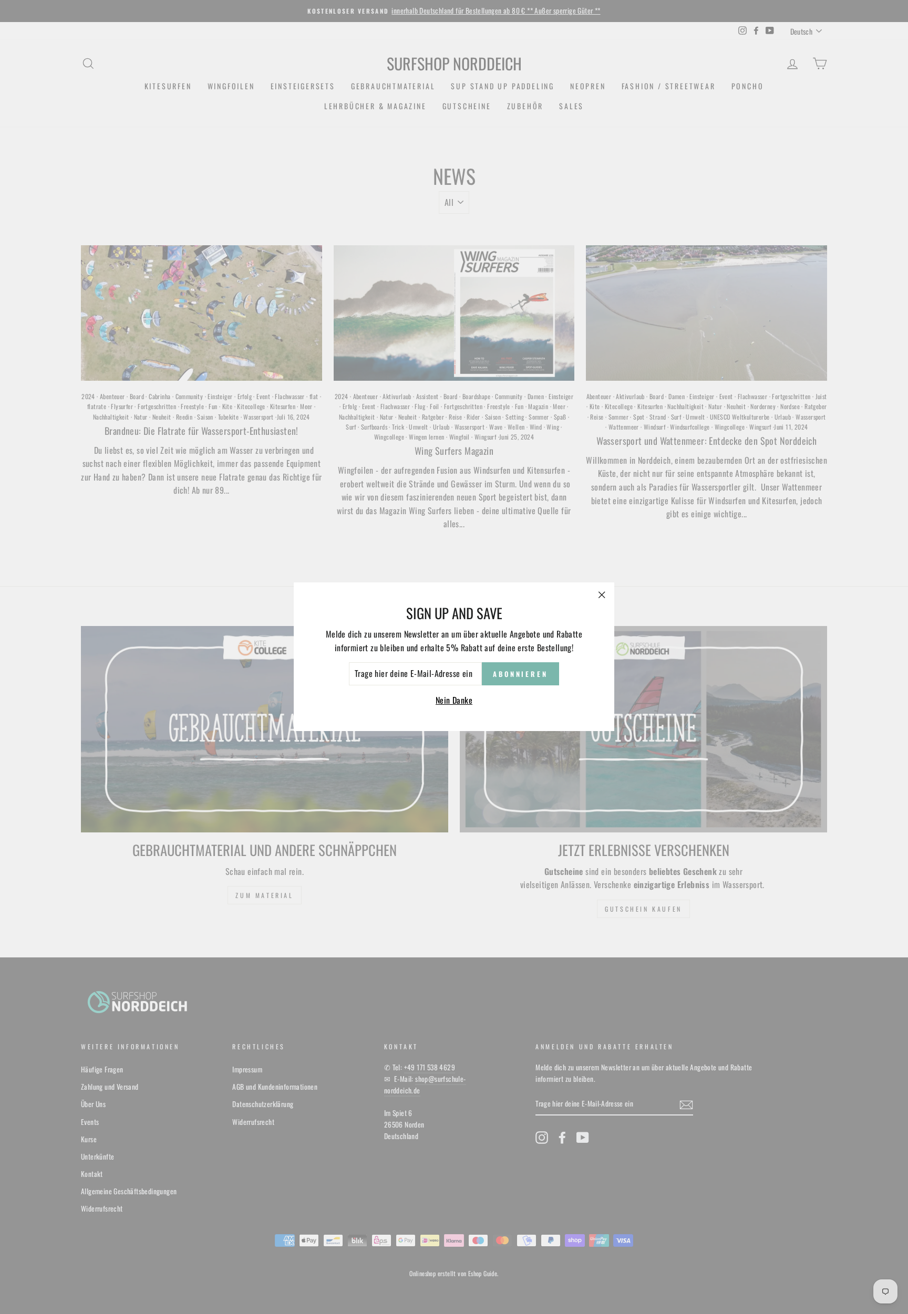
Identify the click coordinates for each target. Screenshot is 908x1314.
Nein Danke (454, 700)
